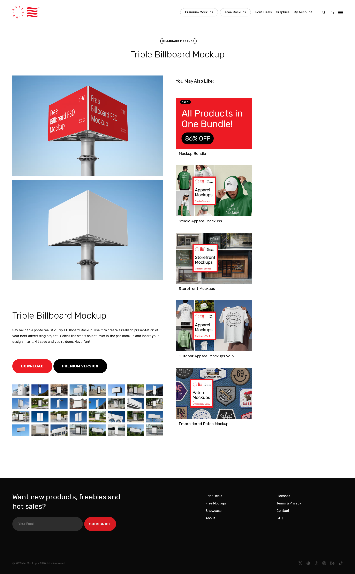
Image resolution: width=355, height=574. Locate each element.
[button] (340, 12)
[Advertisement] (69, 294)
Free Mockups (216, 503)
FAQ (280, 518)
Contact (283, 511)
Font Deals (214, 496)
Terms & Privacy (289, 503)
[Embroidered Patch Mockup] (214, 393)
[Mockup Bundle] (214, 123)
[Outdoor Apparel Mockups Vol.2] (214, 325)
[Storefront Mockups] (214, 258)
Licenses (283, 496)
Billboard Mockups (178, 41)
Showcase (213, 511)
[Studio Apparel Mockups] (214, 190)
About (210, 518)
